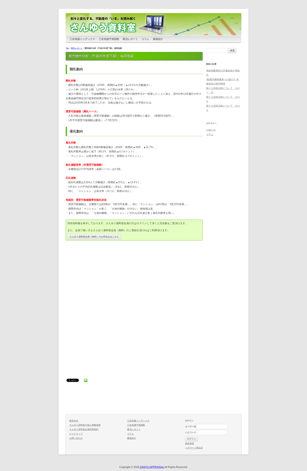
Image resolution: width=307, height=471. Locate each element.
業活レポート (130, 39)
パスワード (190, 432)
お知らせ (211, 130)
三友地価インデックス (82, 39)
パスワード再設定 (194, 448)
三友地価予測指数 (109, 39)
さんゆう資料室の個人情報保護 (85, 425)
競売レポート (77, 48)
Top (67, 48)
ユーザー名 (190, 426)
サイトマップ (76, 434)
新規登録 (189, 443)
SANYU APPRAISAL (151, 467)
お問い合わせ (76, 438)
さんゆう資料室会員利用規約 (83, 429)
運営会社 (73, 421)
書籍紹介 (158, 39)
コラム (145, 39)
